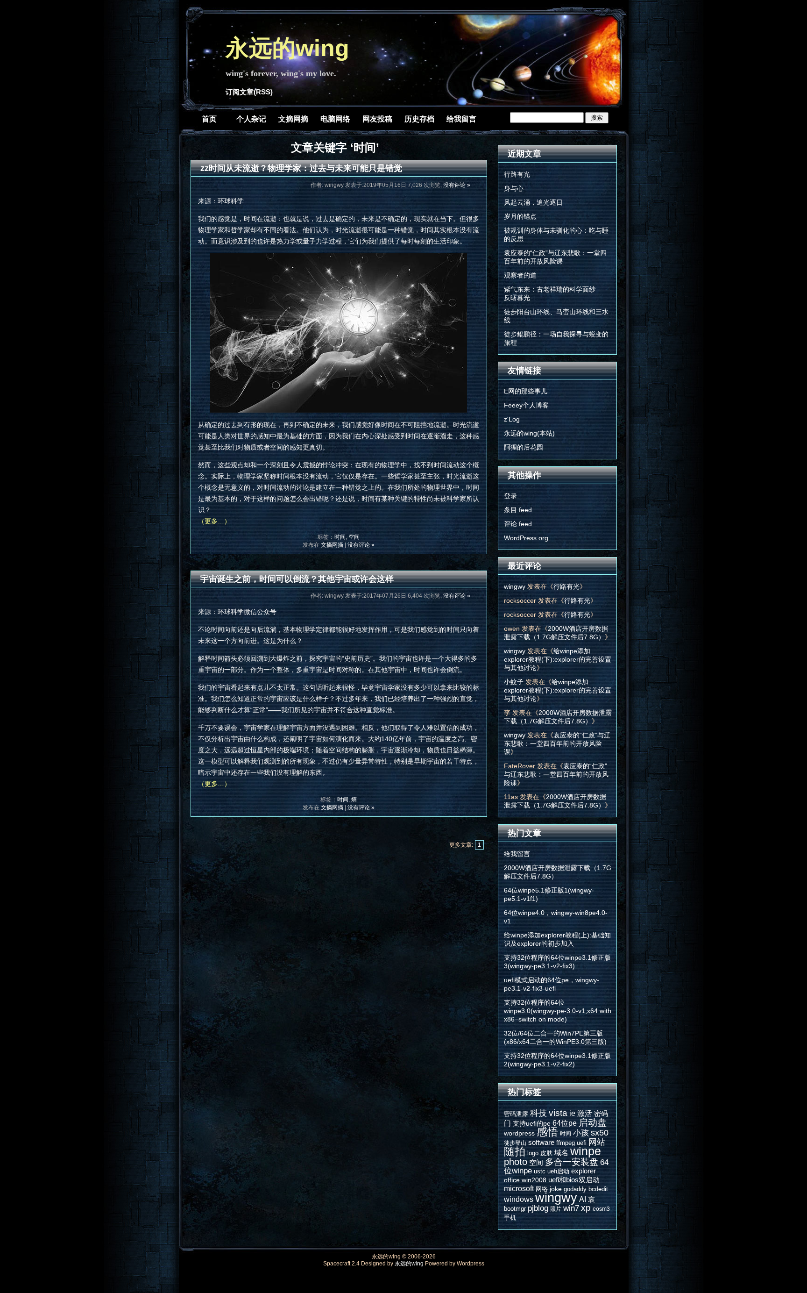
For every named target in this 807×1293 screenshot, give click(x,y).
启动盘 (593, 1122)
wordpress (519, 1133)
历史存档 (419, 119)
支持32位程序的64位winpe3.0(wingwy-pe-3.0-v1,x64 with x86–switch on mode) (557, 1011)
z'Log (512, 419)
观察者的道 (520, 275)
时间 (340, 537)
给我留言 (461, 119)
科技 (538, 1113)
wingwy (514, 586)
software (541, 1142)
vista (558, 1112)
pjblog (538, 1208)
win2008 (534, 1180)
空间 (354, 537)
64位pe (564, 1123)
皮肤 (546, 1153)
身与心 (514, 188)
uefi (582, 1142)
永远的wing (287, 48)
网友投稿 (377, 119)
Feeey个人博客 (526, 405)
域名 (561, 1153)
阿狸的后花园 (523, 447)
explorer (583, 1171)
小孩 (581, 1133)
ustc (539, 1171)
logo (532, 1153)
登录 (510, 496)
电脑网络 (335, 119)
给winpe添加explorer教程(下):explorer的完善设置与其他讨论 (557, 659)
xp (586, 1208)
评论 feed (518, 524)
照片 (555, 1209)
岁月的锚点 (520, 216)
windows (518, 1199)
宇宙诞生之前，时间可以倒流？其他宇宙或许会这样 (297, 579)
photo (515, 1162)
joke (556, 1189)
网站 (596, 1142)
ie (572, 1113)
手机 (510, 1217)
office (512, 1180)
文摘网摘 (293, 119)
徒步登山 (515, 1143)
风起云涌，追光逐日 (533, 202)
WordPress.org (526, 538)
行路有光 (517, 174)
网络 (542, 1189)
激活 (584, 1113)
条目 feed (518, 510)
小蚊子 (514, 682)
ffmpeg (565, 1142)
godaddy (575, 1189)
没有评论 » (456, 185)
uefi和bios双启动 (574, 1180)
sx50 (600, 1132)
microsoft (519, 1188)
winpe (585, 1151)
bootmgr (515, 1208)
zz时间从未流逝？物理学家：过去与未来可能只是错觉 (301, 168)
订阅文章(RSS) (249, 92)
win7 (571, 1208)
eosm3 (601, 1209)
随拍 (514, 1151)
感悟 (547, 1132)
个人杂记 (251, 119)
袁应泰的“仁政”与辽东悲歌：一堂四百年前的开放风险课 (557, 743)
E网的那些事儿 (525, 391)
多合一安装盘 (571, 1162)
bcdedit (598, 1189)
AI (582, 1199)
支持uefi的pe (532, 1123)
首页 (209, 119)
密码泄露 (516, 1113)
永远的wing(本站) (529, 433)
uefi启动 (558, 1171)
